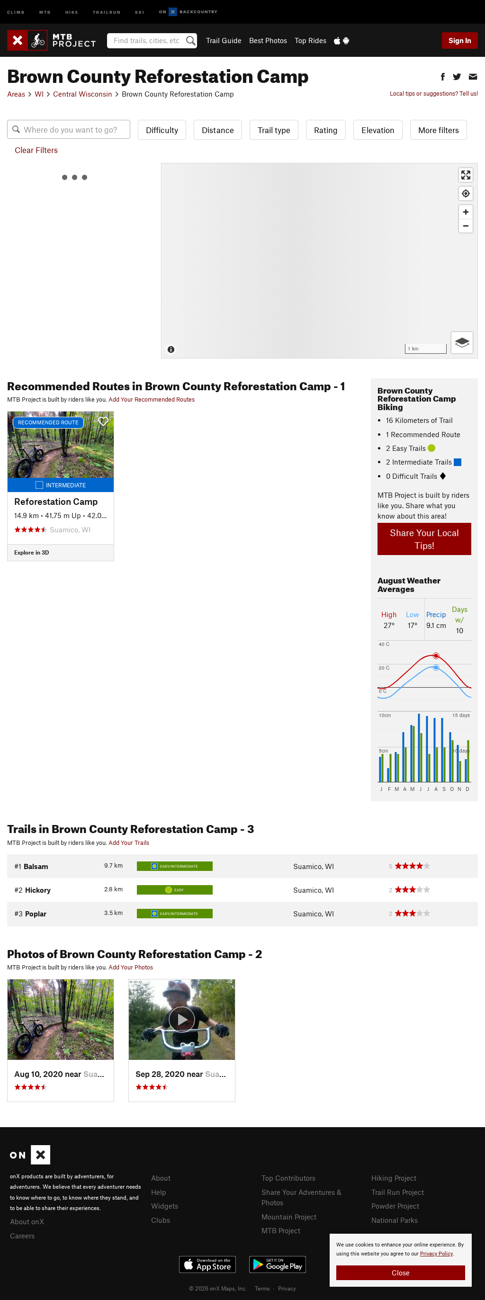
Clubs (160, 1220)
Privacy (287, 1288)
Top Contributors (288, 1178)
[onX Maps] (30, 1161)
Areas (16, 94)
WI (39, 94)
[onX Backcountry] (188, 12)
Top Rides (310, 40)
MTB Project (280, 1230)
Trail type (274, 129)
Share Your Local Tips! (424, 539)
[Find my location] (466, 193)
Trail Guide (224, 40)
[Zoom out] (466, 226)
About (161, 1178)
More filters (438, 129)
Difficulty (162, 129)
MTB (45, 12)
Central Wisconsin (82, 94)
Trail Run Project (397, 1192)
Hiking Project (393, 1178)
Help (158, 1192)
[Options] (462, 342)
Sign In (460, 40)
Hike (72, 12)
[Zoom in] (466, 212)
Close (401, 1272)
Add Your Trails (128, 842)
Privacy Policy (436, 1254)
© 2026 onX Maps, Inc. (218, 1288)
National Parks (394, 1220)
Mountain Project (288, 1216)
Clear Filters (36, 149)
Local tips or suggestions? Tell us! (434, 93)
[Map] (319, 260)
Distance (218, 129)
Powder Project (395, 1205)
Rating (326, 129)
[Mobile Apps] (341, 40)
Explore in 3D (31, 552)
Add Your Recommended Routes (151, 399)
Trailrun (107, 12)
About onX (27, 1221)
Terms (262, 1288)
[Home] (56, 40)
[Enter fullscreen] (466, 175)
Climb (16, 12)
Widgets (164, 1205)
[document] (400, 1260)
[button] (442, 75)
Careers (22, 1235)
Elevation (378, 129)
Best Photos (268, 40)
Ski (140, 12)
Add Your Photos (130, 967)
